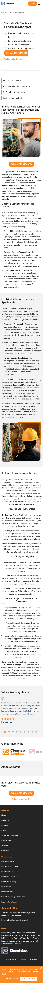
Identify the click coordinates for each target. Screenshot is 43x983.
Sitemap (4, 845)
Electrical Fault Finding (10, 871)
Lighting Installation (9, 902)
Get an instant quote (13, 59)
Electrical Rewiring (8, 882)
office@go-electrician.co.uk (17, 920)
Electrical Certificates (9, 866)
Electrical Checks (8, 861)
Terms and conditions (9, 835)
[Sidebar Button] (39, 4)
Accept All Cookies (28, 978)
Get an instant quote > (22, 799)
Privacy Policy (6, 840)
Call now (32, 3)
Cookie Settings (12, 978)
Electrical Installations (10, 877)
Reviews (4, 825)
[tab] (5, 732)
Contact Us (5, 851)
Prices (3, 830)
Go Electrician (31, 959)
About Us (5, 820)
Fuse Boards (6, 887)
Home (3, 815)
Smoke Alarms (7, 892)
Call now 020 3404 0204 (21, 164)
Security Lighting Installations (13, 897)
